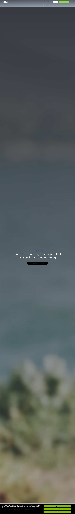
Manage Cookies (57, 506)
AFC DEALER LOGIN (64, 1)
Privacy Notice (30, 509)
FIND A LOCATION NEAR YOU (37, 263)
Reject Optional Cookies (57, 508)
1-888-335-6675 (49, 1)
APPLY (55, 1)
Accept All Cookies (57, 511)
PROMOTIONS (55, 5)
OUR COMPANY (45, 5)
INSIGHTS (63, 5)
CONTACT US (71, 5)
